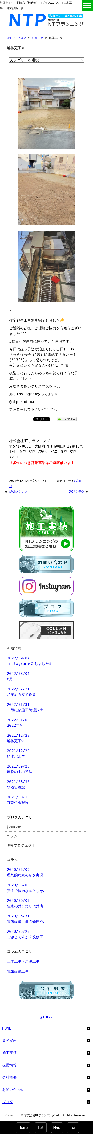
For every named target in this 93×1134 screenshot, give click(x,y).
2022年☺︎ (76, 492)
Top (73, 1127)
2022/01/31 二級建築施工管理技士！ (27, 707)
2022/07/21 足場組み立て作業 (21, 692)
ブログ (21, 38)
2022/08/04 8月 (18, 676)
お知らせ (37, 38)
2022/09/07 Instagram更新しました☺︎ (29, 661)
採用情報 (9, 1065)
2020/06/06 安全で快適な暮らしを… (26, 888)
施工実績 (9, 1053)
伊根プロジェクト (21, 845)
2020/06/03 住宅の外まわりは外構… (26, 903)
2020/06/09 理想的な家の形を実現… (26, 872)
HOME (8, 38)
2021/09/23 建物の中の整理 (19, 769)
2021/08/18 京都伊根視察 (18, 800)
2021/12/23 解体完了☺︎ (18, 738)
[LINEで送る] (67, 419)
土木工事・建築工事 (23, 961)
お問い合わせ (13, 1089)
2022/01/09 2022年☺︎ (18, 723)
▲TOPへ (46, 1017)
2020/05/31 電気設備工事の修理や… (26, 919)
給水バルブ (18, 492)
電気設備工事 (18, 971)
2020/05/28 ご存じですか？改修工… (26, 934)
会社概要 (9, 1077)
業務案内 (9, 1040)
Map (56, 1127)
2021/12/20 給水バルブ (18, 753)
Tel (40, 1127)
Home (23, 1127)
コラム (12, 836)
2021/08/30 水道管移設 (18, 784)
